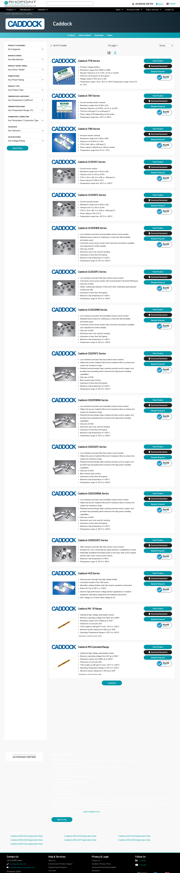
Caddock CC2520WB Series (92, 309)
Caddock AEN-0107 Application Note (80, 840)
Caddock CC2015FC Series (92, 194)
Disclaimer (96, 871)
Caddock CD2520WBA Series (93, 493)
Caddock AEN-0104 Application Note (80, 836)
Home (8, 14)
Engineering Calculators (57, 867)
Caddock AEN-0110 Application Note (26, 844)
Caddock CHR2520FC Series (93, 540)
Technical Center (133, 10)
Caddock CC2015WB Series (92, 227)
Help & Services (152, 10)
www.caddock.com (91, 812)
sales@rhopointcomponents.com (22, 867)
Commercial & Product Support (60, 864)
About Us (51, 860)
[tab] (109, 52)
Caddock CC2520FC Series (92, 271)
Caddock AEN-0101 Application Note (26, 836)
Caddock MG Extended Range (93, 646)
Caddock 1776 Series (89, 60)
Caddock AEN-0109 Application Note (134, 840)
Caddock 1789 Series (89, 128)
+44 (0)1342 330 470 (144, 4)
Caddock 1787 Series (89, 95)
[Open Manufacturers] (33, 9)
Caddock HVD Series (89, 573)
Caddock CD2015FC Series (92, 353)
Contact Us (169, 10)
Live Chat (52, 871)
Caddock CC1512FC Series (91, 161)
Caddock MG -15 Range (90, 608)
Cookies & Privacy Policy (101, 864)
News (118, 10)
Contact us (96, 860)
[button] (25, 49)
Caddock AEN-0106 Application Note (26, 840)
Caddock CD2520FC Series (92, 446)
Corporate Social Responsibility (104, 867)
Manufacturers (17, 14)
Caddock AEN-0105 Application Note (134, 836)
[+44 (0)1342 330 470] (133, 4)
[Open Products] (15, 9)
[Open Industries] (47, 9)
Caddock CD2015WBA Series (93, 400)
